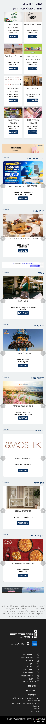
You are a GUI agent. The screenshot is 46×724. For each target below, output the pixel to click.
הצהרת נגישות (34, 701)
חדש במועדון (28, 654)
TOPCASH (32, 686)
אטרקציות (29, 660)
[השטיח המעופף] (23, 590)
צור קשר (36, 709)
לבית (31, 679)
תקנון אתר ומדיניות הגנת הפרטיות (26, 698)
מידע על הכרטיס (29, 682)
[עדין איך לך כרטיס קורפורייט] (23, 265)
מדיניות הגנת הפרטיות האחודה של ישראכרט (26, 704)
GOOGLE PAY (30, 690)
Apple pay (32, 695)
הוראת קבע (35, 711)
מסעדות (29, 666)
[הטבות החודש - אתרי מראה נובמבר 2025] (23, 148)
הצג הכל (6, 157)
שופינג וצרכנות (27, 657)
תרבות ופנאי (28, 673)
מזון (31, 663)
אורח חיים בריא (27, 676)
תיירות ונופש (28, 670)
